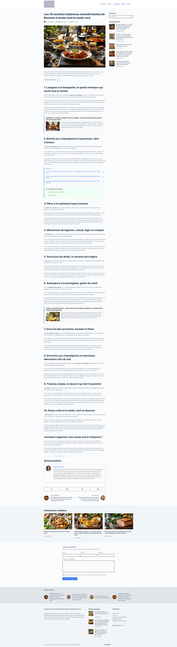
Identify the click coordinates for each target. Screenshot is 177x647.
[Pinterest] (82, 489)
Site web (100, 552)
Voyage (128, 4)
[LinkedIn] (97, 489)
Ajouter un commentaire (69, 559)
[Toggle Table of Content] (57, 80)
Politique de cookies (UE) (119, 620)
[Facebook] (51, 489)
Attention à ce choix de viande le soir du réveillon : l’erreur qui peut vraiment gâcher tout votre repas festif (74, 118)
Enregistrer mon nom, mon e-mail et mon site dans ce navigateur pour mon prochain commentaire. (85, 574)
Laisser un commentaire (70, 578)
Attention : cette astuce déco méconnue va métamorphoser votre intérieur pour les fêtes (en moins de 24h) (79, 597)
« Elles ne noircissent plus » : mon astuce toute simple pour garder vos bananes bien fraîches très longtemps (74, 309)
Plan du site (116, 613)
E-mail (82, 552)
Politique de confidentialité (120, 617)
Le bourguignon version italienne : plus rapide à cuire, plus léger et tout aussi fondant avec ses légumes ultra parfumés (125, 597)
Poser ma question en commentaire (56, 192)
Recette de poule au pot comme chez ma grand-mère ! (102, 596)
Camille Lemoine (58, 467)
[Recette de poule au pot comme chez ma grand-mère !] (112, 46)
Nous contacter (51, 195)
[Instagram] (109, 644)
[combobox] (119, 16)
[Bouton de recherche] (131, 16)
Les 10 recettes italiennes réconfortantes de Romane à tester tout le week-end (123, 63)
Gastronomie (116, 4)
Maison (123, 4)
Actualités (103, 4)
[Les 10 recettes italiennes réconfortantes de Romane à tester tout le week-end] (112, 63)
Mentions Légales (117, 619)
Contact (110, 4)
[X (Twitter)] (67, 489)
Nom (64, 552)
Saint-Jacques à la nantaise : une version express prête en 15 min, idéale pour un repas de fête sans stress (87, 533)
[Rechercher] (132, 4)
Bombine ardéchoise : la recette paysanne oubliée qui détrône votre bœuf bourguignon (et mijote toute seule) (56, 597)
